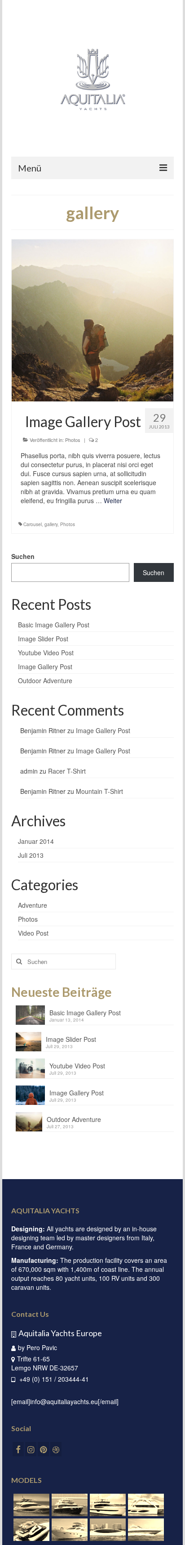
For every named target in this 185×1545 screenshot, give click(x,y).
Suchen (23, 556)
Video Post (33, 932)
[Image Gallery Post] (92, 320)
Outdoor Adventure (45, 680)
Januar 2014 (36, 841)
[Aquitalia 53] (107, 1529)
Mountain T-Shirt (99, 791)
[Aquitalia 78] (30, 1505)
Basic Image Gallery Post (53, 624)
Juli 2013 (31, 855)
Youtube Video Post (46, 652)
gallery (50, 524)
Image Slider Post (43, 638)
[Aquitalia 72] (145, 1505)
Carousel (32, 524)
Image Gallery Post (45, 666)
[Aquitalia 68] (30, 1529)
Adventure (32, 905)
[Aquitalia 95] (68, 1505)
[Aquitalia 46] (145, 1529)
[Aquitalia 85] (107, 1505)
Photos (72, 439)
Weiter (113, 500)
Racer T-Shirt (67, 770)
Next (163, 321)
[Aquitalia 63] (68, 1529)
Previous (22, 321)
